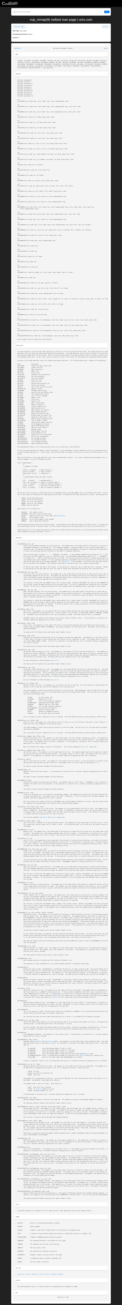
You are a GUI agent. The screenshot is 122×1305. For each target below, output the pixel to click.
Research (105, 26)
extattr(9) (21, 1274)
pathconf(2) (37, 1041)
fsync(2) (53, 817)
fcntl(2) (59, 1067)
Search (107, 12)
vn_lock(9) (54, 997)
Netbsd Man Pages (19, 26)
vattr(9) (56, 660)
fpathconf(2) (49, 1041)
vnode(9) (60, 1274)
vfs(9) (47, 1274)
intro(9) (28, 1274)
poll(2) (97, 762)
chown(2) (82, 1055)
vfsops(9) (54, 1274)
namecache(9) (61, 515)
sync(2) (45, 817)
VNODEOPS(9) (17, 48)
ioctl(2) (86, 746)
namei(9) (34, 1274)
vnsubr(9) (48, 531)
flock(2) (38, 1089)
